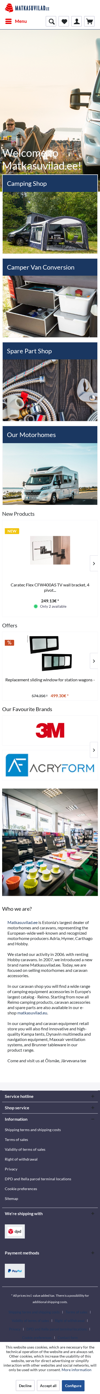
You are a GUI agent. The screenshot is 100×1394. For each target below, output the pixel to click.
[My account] (76, 21)
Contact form (68, 1338)
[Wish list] (63, 21)
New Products (18, 513)
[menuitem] (16, 21)
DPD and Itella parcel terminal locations (38, 1179)
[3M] (50, 730)
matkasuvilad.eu (32, 1012)
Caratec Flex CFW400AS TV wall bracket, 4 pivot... (50, 587)
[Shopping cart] (89, 21)
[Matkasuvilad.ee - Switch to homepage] (27, 8)
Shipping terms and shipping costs (33, 1129)
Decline (25, 1385)
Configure (73, 1385)
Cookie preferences (21, 1188)
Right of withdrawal (21, 1159)
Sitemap (11, 1198)
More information (76, 1369)
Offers (9, 625)
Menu (21, 21)
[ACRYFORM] (50, 765)
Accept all (48, 1385)
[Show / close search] (51, 21)
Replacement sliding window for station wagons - (50, 679)
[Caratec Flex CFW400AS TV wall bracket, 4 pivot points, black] (50, 550)
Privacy (11, 1169)
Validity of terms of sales (25, 1149)
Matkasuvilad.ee (22, 922)
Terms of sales (16, 1139)
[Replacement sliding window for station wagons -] (50, 654)
